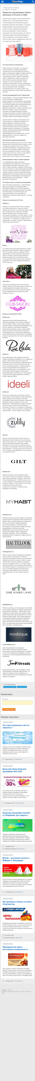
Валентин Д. (18, 759)
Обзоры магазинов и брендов (11, 7)
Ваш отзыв (5, 699)
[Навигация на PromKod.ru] (2, 1)
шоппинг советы (22, 686)
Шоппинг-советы (7, 722)
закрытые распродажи (10, 686)
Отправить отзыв (8, 709)
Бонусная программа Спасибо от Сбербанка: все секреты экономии (16, 815)
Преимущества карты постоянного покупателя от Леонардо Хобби (15, 949)
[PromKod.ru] (18, 1)
